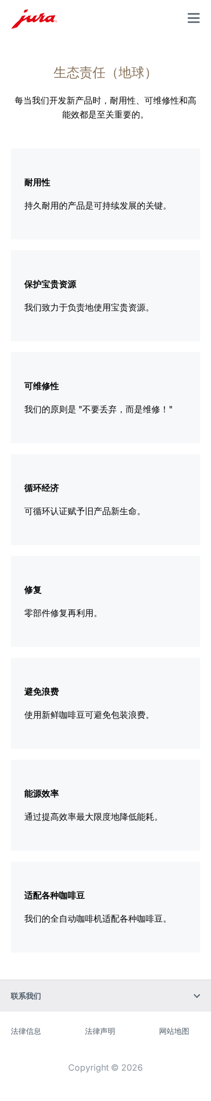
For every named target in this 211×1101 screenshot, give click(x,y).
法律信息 (26, 1030)
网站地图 (174, 1030)
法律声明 (100, 1030)
